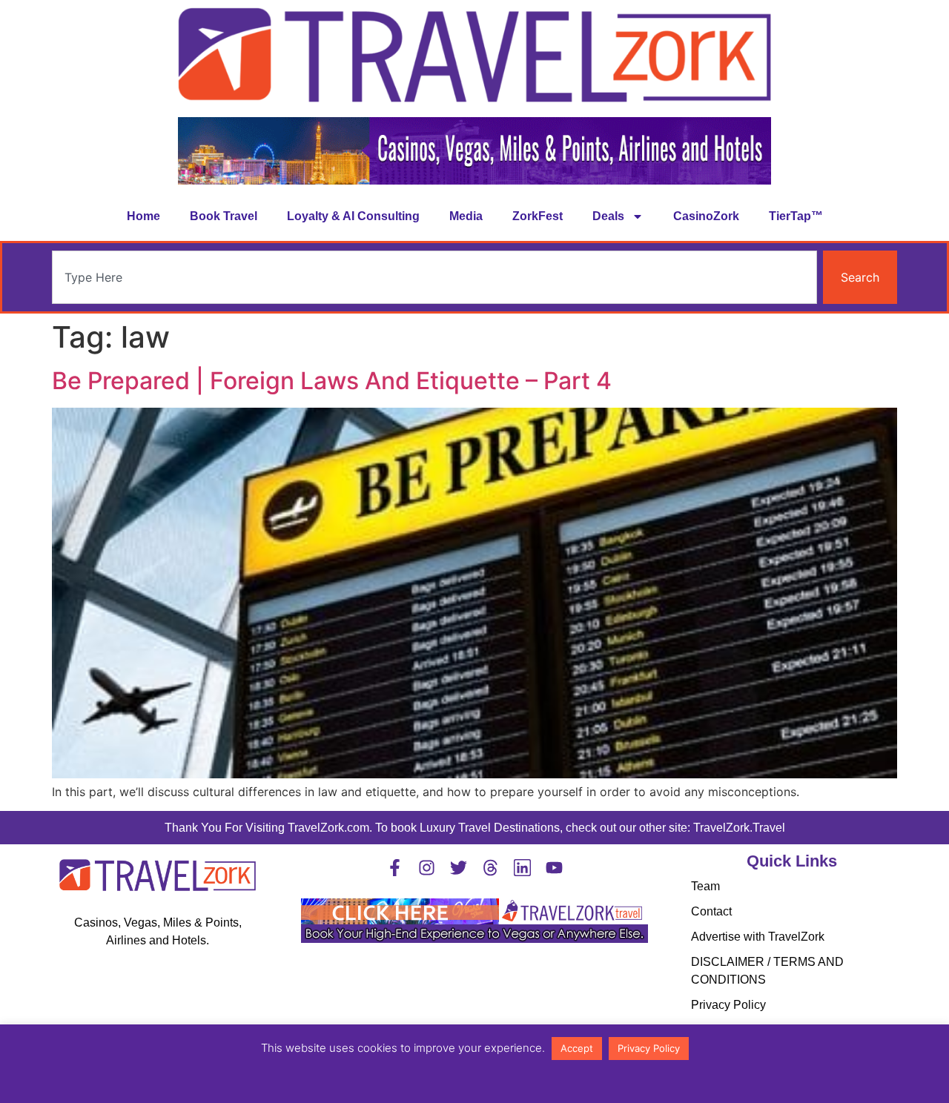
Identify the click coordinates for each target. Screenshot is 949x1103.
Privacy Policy (728, 1004)
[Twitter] (458, 867)
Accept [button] (577, 1048)
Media (466, 216)
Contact (711, 911)
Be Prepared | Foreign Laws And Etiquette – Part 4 (332, 380)
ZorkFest (537, 216)
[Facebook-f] (394, 867)
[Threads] (490, 867)
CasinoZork (706, 216)
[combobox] (434, 277)
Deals (608, 216)
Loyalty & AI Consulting (353, 216)
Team (705, 886)
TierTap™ (796, 216)
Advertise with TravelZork (757, 936)
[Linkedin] (522, 867)
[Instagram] (426, 867)
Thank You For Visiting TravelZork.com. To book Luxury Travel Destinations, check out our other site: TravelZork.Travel (475, 827)
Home (143, 216)
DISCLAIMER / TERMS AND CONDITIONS (767, 970)
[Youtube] (554, 867)
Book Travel (223, 216)
